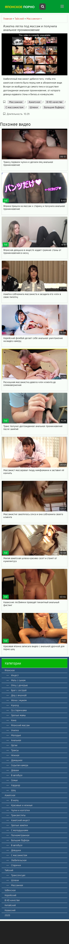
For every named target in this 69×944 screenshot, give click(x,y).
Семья (14, 780)
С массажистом (14, 107)
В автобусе (16, 775)
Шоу (13, 790)
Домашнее (16, 760)
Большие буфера (54, 107)
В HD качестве (54, 102)
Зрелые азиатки (19, 825)
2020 (7, 915)
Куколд (15, 705)
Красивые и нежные (22, 805)
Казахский (10, 910)
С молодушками (19, 830)
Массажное (15, 102)
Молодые (16, 735)
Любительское (19, 860)
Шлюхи (34, 107)
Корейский (10, 895)
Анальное (16, 740)
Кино (13, 720)
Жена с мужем (19, 700)
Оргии (14, 745)
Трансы (15, 750)
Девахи (15, 770)
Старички (16, 865)
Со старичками (19, 710)
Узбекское (10, 890)
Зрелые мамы (18, 715)
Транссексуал (18, 875)
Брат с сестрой (18, 690)
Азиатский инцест (20, 820)
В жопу (14, 800)
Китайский (10, 905)
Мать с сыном (18, 680)
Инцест (15, 675)
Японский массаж (20, 725)
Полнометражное (20, 835)
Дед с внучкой (18, 695)
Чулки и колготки (20, 810)
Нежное (15, 755)
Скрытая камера (19, 765)
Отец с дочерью (19, 685)
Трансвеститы (18, 815)
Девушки (16, 850)
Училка (15, 730)
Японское (10, 670)
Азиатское (34, 102)
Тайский (9, 870)
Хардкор (15, 785)
